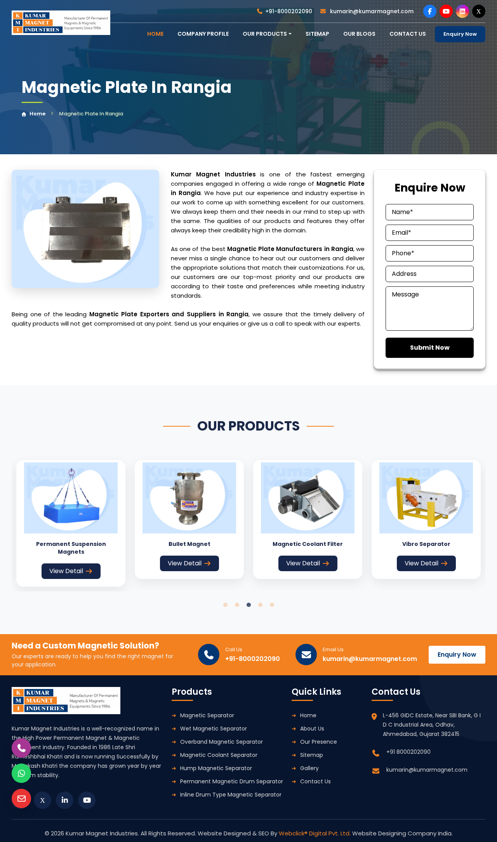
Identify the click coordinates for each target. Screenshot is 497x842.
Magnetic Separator (207, 715)
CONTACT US (407, 34)
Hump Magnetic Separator (216, 768)
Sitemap (317, 34)
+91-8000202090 (288, 11)
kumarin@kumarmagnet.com (371, 11)
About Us (312, 728)
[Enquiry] (21, 798)
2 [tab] (237, 605)
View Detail (66, 571)
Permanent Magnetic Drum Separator (231, 781)
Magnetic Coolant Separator (218, 755)
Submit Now (430, 347)
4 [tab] (260, 605)
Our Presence (318, 742)
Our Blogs (359, 34)
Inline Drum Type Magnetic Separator (231, 794)
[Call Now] (21, 748)
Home (37, 113)
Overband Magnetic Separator (221, 742)
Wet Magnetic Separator (213, 728)
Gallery (309, 768)
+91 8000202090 (408, 752)
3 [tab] (248, 605)
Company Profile (203, 34)
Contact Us (315, 781)
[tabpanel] (71, 523)
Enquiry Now (460, 34)
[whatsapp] (21, 773)
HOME (155, 34)
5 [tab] (272, 605)
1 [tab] (225, 605)
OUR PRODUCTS (265, 34)
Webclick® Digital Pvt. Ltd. (315, 833)
